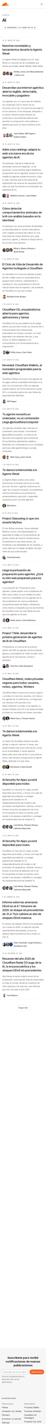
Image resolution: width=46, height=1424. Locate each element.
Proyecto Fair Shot (32, 1421)
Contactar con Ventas (11, 1411)
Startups (6, 1422)
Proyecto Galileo (31, 1407)
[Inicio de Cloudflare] (5, 4)
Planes (5, 1407)
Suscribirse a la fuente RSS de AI (21, 28)
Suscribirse (36, 1372)
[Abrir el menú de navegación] (41, 4)
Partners (6, 1415)
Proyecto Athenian (32, 1411)
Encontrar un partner (11, 1419)
